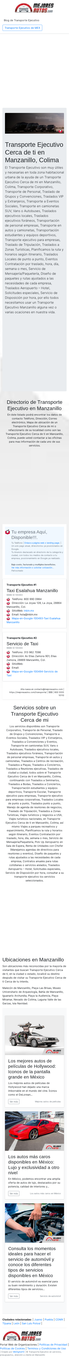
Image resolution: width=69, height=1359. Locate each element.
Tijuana (6, 1323)
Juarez (38, 1319)
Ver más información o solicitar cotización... (32, 567)
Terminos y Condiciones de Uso (46, 1348)
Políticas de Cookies (12, 1348)
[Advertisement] (34, 70)
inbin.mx (29, 610)
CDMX (59, 1319)
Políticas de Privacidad (53, 1344)
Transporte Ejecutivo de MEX (22, 27)
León (16, 1323)
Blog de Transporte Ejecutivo (21, 20)
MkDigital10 (18, 1352)
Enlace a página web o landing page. (42, 543)
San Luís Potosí (31, 1323)
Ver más (14, 1101)
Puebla (49, 1319)
